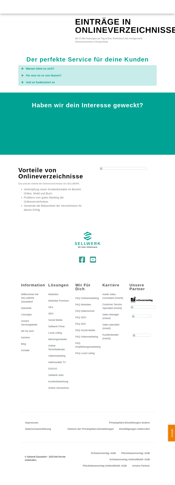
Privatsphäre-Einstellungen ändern (129, 422)
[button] (87, 68)
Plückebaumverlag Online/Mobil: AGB (105, 465)
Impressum (31, 422)
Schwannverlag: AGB (103, 453)
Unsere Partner (141, 465)
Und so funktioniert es (40, 82)
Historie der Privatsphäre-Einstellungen (91, 429)
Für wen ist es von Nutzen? (43, 75)
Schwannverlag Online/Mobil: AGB (130, 459)
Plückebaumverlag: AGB (135, 453)
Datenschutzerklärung (38, 429)
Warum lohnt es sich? (40, 68)
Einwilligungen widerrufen (134, 429)
